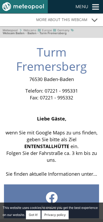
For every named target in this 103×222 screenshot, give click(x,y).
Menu (82, 6)
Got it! (33, 215)
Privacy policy (55, 215)
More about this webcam (61, 19)
